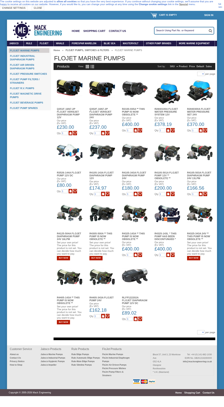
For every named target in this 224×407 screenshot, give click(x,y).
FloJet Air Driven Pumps (114, 365)
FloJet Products (112, 349)
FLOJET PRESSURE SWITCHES (28, 73)
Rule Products (80, 349)
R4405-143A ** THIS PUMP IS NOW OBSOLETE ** (68, 300)
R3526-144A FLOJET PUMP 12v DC (69, 174)
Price (192, 66)
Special (183, 4)
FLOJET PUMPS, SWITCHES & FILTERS (87, 50)
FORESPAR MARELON (84, 43)
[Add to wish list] (75, 133)
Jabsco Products (51, 349)
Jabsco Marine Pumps (52, 354)
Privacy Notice (17, 361)
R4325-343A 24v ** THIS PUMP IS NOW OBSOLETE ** (198, 236)
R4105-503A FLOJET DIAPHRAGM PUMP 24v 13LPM (199, 175)
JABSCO (14, 43)
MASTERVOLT (130, 43)
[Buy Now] (70, 133)
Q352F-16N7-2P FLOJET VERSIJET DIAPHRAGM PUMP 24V (100, 113)
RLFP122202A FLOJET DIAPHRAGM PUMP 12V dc (134, 300)
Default (200, 66)
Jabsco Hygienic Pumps (53, 361)
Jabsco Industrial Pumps (53, 358)
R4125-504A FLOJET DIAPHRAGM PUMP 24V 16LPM (69, 236)
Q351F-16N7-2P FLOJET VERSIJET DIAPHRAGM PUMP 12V (68, 113)
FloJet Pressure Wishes (114, 368)
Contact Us (117, 30)
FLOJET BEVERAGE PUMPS (26, 102)
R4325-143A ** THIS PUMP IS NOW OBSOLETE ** (133, 236)
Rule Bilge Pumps (80, 354)
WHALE (60, 43)
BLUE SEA (109, 43)
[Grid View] (87, 67)
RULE (29, 43)
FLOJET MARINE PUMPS (24, 50)
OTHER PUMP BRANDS (158, 43)
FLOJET (44, 43)
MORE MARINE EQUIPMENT (194, 43)
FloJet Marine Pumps (112, 354)
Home (76, 30)
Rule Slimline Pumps (81, 365)
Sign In (208, 15)
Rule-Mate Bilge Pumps (83, 361)
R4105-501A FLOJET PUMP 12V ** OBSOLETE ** (167, 175)
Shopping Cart (94, 30)
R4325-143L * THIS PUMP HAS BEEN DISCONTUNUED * (165, 236)
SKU (172, 66)
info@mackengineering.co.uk (197, 361)
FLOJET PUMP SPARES (24, 108)
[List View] (92, 67)
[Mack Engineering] (40, 30)
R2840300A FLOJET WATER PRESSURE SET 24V (199, 112)
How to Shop (16, 365)
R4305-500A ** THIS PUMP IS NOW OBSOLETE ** (100, 236)
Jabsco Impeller (49, 365)
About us (14, 354)
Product (183, 66)
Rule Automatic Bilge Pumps (85, 358)
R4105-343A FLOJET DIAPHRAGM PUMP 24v (134, 175)
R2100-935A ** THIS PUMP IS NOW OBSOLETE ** (133, 112)
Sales (209, 66)
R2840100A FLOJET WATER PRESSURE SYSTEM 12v (166, 112)
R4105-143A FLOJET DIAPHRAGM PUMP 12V (101, 175)
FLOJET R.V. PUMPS (22, 88)
